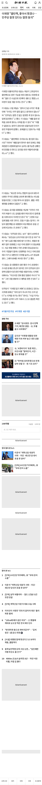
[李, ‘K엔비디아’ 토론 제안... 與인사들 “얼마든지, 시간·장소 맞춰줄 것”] (7, 351)
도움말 (31, 424)
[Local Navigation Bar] (2, 2)
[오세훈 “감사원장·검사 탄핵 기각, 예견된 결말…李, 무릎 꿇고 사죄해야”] (7, 326)
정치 (12, 781)
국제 (21, 781)
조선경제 (38, 781)
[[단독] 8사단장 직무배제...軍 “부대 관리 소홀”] (7, 468)
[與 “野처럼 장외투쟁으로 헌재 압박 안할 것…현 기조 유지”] (7, 364)
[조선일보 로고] (21, 2)
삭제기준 (37, 424)
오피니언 (4, 781)
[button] (2, 2)
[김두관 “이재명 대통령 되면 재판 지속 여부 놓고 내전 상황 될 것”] (7, 338)
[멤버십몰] (21, 375)
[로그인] (39, 2)
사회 (29, 781)
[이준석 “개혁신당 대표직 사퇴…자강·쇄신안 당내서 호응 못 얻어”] (7, 455)
